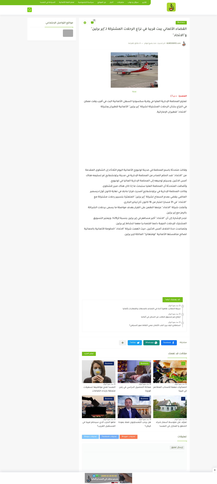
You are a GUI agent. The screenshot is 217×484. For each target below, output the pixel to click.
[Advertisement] (134, 140)
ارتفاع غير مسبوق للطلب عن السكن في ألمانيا (161, 317)
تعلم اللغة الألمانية (66, 3)
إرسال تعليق (177, 447)
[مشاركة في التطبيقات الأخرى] (122, 342)
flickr (134, 92)
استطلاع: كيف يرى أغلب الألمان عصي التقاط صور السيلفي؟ (155, 326)
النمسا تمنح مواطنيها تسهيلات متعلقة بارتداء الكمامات (99, 389)
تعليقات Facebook (109, 437)
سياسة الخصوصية (86, 3)
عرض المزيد (89, 354)
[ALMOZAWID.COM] (171, 7)
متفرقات (120, 3)
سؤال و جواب (133, 3)
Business (181, 23)
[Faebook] (68, 33)
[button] (169, 342)
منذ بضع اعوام (173, 305)
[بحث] (29, 10)
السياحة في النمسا (47, 3)
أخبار (111, 3)
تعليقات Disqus (90, 437)
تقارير (144, 3)
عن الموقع (102, 3)
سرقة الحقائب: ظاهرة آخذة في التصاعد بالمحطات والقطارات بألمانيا (152, 309)
